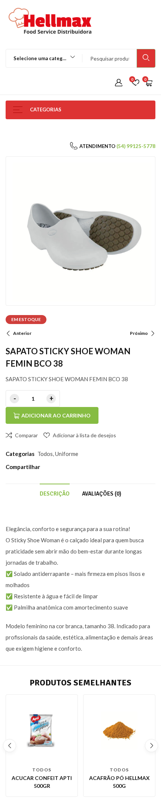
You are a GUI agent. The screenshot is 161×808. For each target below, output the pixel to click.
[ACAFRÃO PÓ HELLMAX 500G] (119, 730)
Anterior (22, 333)
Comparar (26, 435)
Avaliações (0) (101, 493)
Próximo (139, 333)
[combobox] (40, 58)
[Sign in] (118, 83)
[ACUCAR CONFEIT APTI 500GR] (42, 730)
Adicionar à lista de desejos (84, 435)
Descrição (55, 493)
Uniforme (66, 453)
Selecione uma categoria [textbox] (42, 58)
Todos (45, 453)
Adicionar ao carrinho (56, 415)
